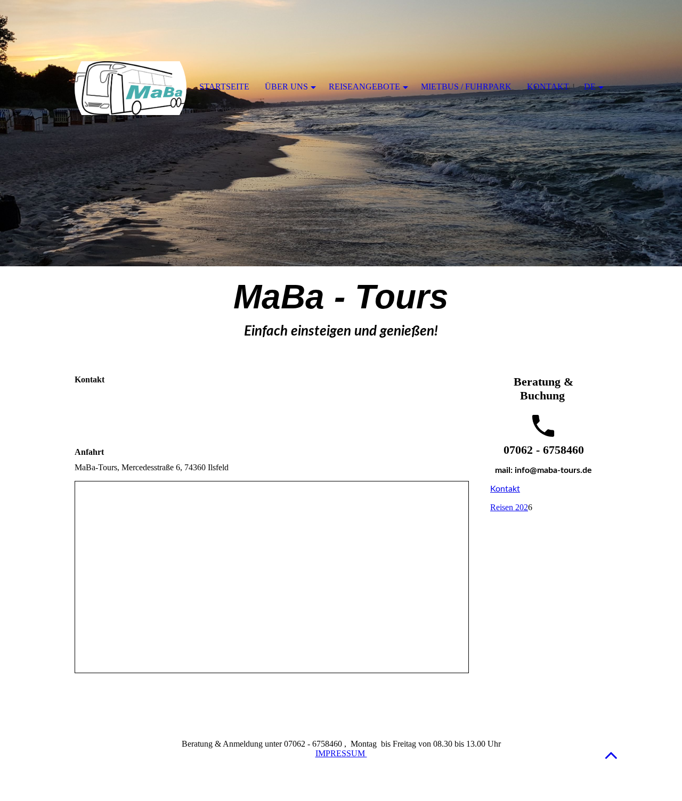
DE (590, 86)
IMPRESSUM (341, 753)
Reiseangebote (364, 86)
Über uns (286, 86)
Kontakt (505, 489)
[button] (611, 755)
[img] (341, 133)
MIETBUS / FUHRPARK (466, 86)
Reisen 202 (509, 507)
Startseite (224, 86)
